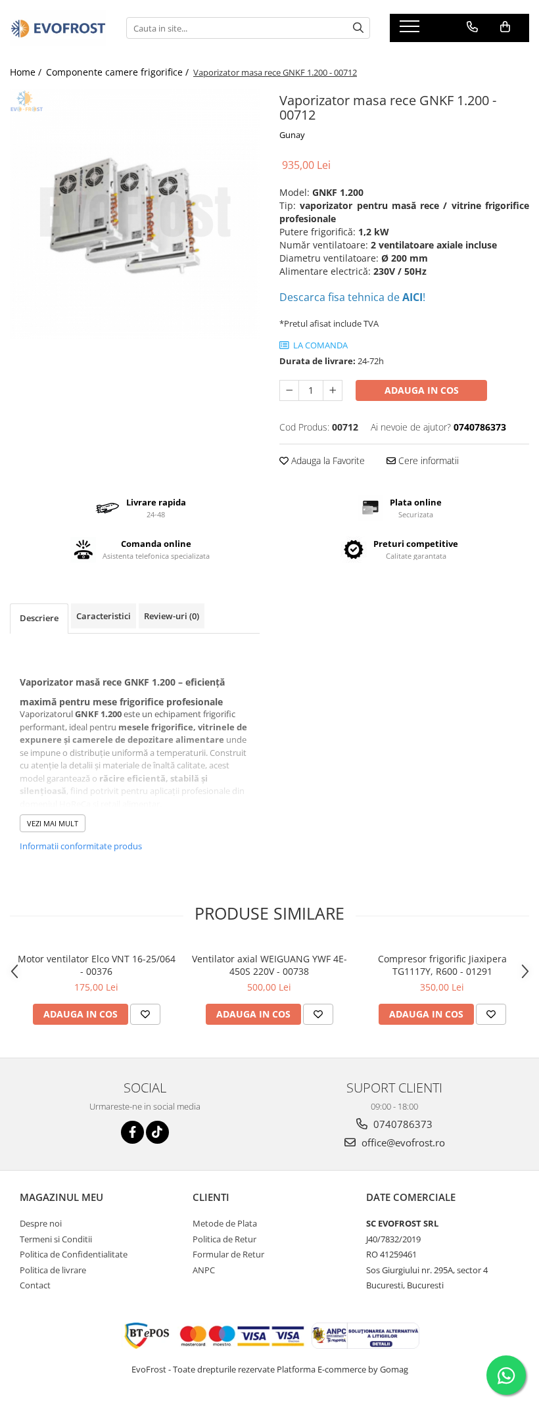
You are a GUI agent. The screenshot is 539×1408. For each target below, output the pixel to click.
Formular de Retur (228, 1254)
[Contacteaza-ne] (472, 27)
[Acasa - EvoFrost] (58, 28)
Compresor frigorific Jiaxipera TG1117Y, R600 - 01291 (442, 964)
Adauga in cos (422, 390)
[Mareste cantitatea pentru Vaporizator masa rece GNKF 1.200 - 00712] (332, 390)
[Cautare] (358, 28)
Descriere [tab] (39, 618)
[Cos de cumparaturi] (505, 27)
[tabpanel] (135, 214)
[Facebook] (132, 1132)
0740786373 (402, 1124)
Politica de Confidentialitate (74, 1254)
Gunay (292, 135)
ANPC (204, 1270)
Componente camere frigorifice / (118, 72)
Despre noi (41, 1223)
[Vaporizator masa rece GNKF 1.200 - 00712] (135, 214)
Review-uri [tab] (171, 616)
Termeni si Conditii (56, 1239)
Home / (27, 72)
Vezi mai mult (52, 823)
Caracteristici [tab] (103, 616)
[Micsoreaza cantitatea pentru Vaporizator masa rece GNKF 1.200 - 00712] (289, 390)
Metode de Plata (225, 1223)
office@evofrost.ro (402, 1142)
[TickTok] (157, 1132)
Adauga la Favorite (327, 460)
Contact (35, 1285)
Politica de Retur (224, 1239)
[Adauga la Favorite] (145, 1014)
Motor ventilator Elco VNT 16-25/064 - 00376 (97, 964)
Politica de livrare (53, 1270)
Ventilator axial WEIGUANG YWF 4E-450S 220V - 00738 (269, 964)
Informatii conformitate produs (81, 846)
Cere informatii (427, 460)
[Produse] (411, 30)
